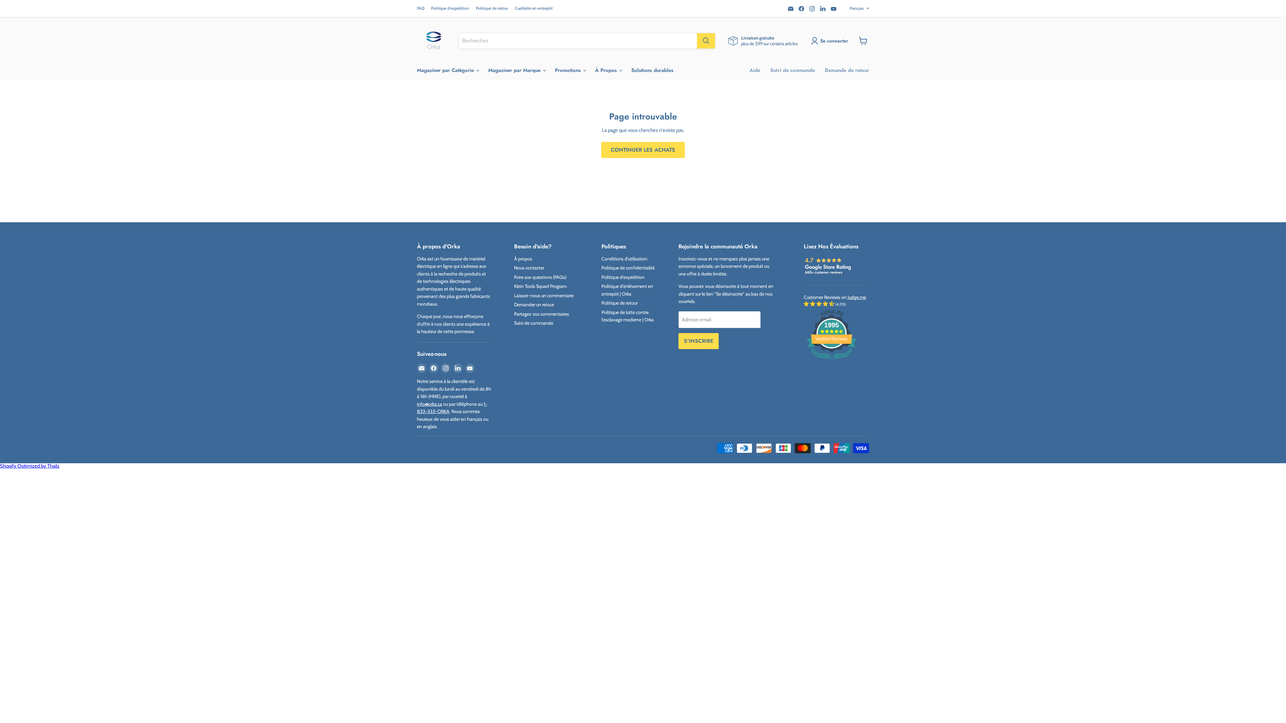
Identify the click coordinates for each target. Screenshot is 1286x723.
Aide (754, 70)
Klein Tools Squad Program (540, 286)
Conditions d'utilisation (624, 259)
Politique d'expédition (450, 8)
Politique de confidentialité (628, 268)
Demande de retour (847, 70)
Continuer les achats (643, 150)
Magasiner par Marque (515, 70)
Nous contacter (529, 268)
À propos (523, 259)
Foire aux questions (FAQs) (540, 277)
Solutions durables (652, 70)
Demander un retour (534, 305)
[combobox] (578, 41)
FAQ (420, 8)
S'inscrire (698, 341)
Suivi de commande (792, 70)
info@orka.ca (429, 404)
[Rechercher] (706, 41)
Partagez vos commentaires (541, 314)
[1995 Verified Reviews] (831, 361)
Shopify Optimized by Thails (29, 466)
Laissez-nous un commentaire (544, 296)
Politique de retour (492, 8)
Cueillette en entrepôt (534, 8)
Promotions (568, 70)
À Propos (607, 70)
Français (857, 8)
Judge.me (857, 297)
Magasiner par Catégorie (446, 70)
